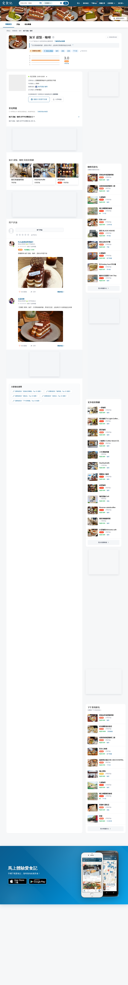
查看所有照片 (120, 18)
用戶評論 (13, 222)
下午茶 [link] (75, 51)
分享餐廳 (58, 99)
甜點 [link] (63, 51)
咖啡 (20, 31)
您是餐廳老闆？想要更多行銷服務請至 (43, 94)
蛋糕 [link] (68, 51)
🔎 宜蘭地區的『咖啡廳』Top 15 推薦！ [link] (58, 391)
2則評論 (66, 63)
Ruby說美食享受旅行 (25, 242)
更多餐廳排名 (102, 288)
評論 (18, 24)
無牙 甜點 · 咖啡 (40, 37)
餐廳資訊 (8, 24)
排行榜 (120, 3)
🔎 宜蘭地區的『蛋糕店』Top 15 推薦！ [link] (54, 396)
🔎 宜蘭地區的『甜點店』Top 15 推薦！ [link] (25, 396)
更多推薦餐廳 (102, 542)
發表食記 (86, 3)
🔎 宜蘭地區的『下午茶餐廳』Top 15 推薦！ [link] (26, 401)
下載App (94, 3)
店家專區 (110, 3)
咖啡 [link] (57, 51)
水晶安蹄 (21, 299)
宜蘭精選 (14, 31)
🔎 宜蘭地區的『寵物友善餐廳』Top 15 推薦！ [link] (27, 391)
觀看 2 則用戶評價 (40, 99)
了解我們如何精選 (59, 41)
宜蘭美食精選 (36, 51)
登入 (78, 3)
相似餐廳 (28, 24)
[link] (108, 180)
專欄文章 (102, 3)
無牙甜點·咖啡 (43, 86)
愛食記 (8, 31)
